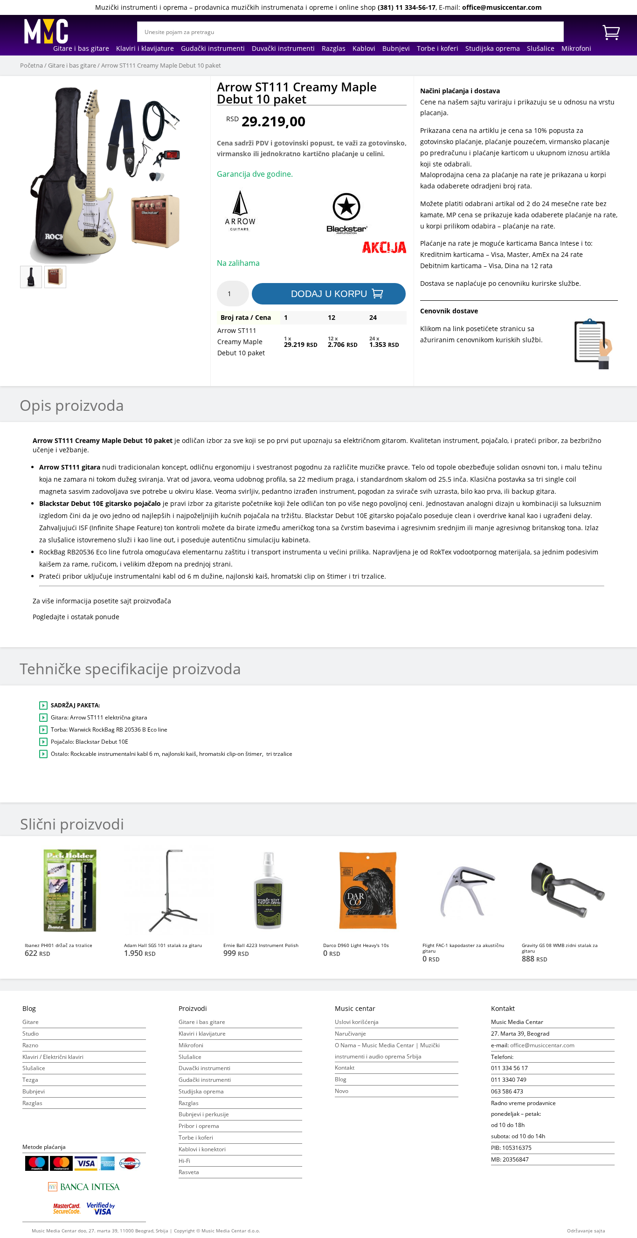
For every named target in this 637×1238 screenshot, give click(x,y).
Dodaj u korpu (329, 294)
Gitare (30, 1022)
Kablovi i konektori (202, 1149)
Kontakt (344, 1068)
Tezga (30, 1080)
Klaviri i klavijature (145, 49)
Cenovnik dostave (449, 310)
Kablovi (364, 49)
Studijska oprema (492, 49)
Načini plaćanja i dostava (460, 90)
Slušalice (540, 49)
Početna (31, 65)
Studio (30, 1033)
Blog (340, 1079)
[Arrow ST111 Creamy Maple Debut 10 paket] (111, 172)
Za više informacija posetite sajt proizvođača (102, 600)
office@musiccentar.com (502, 7)
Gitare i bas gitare (81, 49)
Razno (30, 1045)
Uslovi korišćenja (357, 1022)
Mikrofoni (576, 49)
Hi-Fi (184, 1161)
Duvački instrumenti (283, 49)
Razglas (334, 49)
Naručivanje (350, 1033)
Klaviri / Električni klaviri (52, 1057)
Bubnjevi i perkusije (204, 1114)
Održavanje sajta (586, 1230)
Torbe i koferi (437, 49)
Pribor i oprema (199, 1126)
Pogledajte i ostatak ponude (76, 616)
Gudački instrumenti (213, 49)
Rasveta (189, 1172)
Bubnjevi (396, 49)
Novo (341, 1091)
